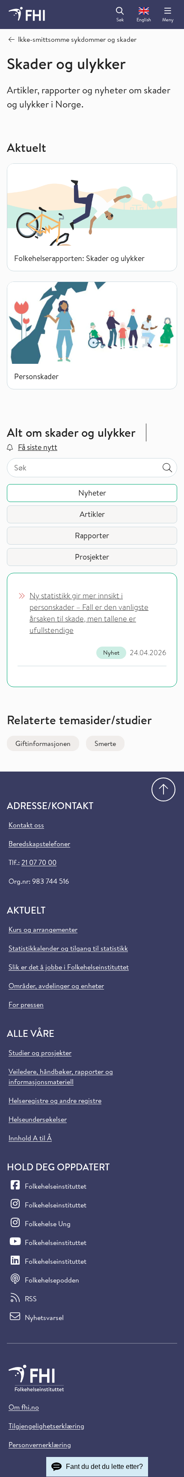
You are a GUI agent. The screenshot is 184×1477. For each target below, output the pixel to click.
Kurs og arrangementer (43, 929)
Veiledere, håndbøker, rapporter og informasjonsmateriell (61, 1076)
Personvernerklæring (40, 1444)
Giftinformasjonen (43, 743)
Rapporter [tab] (92, 535)
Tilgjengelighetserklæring (46, 1426)
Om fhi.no (24, 1407)
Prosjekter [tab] (92, 556)
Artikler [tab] (92, 514)
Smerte (105, 743)
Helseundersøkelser (38, 1119)
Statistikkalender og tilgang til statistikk (68, 948)
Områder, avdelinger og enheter (56, 985)
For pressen (26, 1004)
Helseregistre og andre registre (55, 1100)
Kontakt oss (26, 825)
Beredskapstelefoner (39, 843)
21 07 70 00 (38, 862)
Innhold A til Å (30, 1138)
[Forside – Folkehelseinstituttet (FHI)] (26, 14)
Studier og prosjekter (40, 1052)
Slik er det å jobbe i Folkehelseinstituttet (69, 967)
